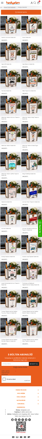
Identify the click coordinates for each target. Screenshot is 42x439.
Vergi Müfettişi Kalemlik (29, 173)
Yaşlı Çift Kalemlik (6, 64)
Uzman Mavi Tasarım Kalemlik (31, 202)
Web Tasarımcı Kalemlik (29, 90)
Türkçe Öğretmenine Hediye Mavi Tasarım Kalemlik (30, 340)
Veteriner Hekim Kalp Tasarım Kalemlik (30, 118)
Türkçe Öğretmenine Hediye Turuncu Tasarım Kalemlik (9, 312)
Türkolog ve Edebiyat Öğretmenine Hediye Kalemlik (30, 284)
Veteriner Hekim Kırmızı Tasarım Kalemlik (10, 118)
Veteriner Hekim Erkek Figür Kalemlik (30, 146)
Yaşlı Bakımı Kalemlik (28, 64)
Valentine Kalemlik (6, 202)
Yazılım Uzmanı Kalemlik (8, 37)
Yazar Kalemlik (26, 37)
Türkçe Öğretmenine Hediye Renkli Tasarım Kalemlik (30, 312)
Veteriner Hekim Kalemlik (8, 145)
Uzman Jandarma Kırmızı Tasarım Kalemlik (29, 229)
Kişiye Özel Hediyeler (10, 7)
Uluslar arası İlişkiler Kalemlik (30, 256)
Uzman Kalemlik (6, 228)
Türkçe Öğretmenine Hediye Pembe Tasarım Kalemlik (9, 340)
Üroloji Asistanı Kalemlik (8, 256)
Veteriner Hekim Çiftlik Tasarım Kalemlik (10, 174)
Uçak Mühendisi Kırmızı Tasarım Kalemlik (10, 284)
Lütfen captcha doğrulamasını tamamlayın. (5, 372)
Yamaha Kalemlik (6, 90)
